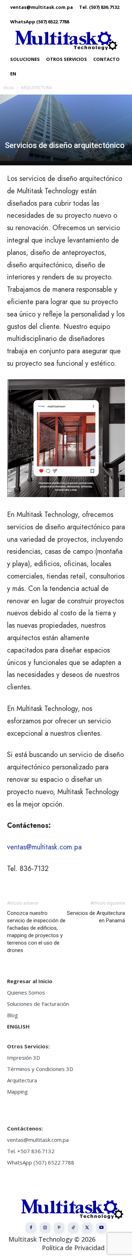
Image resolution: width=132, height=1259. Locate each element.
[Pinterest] (59, 1228)
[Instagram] (45, 1228)
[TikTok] (73, 1228)
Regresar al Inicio (29, 981)
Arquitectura (22, 1080)
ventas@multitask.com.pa (44, 847)
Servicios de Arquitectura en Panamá (96, 917)
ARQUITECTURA (36, 88)
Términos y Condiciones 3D (40, 1068)
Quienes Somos (26, 992)
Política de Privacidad (73, 1247)
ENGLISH (18, 1026)
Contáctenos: (25, 1128)
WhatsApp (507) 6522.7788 (40, 1162)
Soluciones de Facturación (38, 1003)
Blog (12, 1015)
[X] (87, 1228)
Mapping (17, 1091)
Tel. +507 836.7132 (31, 1151)
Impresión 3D (23, 1057)
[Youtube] (101, 1228)
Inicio (9, 88)
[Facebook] (31, 1228)
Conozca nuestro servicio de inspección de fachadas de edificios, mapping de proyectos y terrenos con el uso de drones (36, 931)
